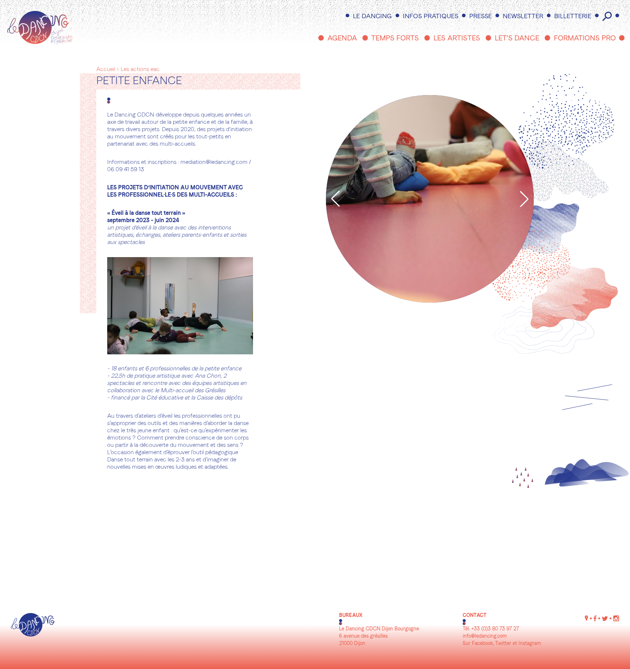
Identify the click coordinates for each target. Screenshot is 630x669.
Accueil (105, 69)
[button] (335, 199)
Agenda (342, 38)
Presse (480, 16)
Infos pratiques (430, 16)
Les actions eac (140, 69)
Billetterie (572, 16)
